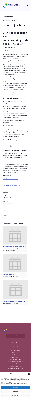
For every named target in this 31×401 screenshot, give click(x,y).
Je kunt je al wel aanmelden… (10, 178)
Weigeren (15, 391)
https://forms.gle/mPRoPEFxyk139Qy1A (12, 210)
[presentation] (15, 235)
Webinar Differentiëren (8, 274)
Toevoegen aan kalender (12, 185)
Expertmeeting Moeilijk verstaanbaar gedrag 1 (14, 301)
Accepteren (15, 387)
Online (4, 205)
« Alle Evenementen (8, 16)
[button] (29, 374)
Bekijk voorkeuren (15, 395)
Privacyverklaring (15, 398)
